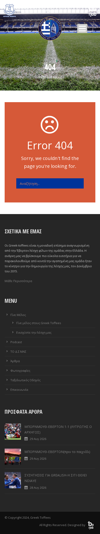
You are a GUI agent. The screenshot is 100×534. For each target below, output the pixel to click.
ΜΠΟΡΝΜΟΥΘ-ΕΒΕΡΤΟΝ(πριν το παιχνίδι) (57, 451)
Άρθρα (15, 361)
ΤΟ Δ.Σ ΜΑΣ (18, 351)
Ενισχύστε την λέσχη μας (33, 332)
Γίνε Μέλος (18, 315)
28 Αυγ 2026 (38, 487)
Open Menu (82, 28)
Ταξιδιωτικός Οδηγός (25, 380)
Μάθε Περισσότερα (18, 281)
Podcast (16, 342)
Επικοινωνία (19, 389)
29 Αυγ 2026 (38, 439)
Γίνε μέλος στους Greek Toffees (38, 323)
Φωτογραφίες (20, 370)
